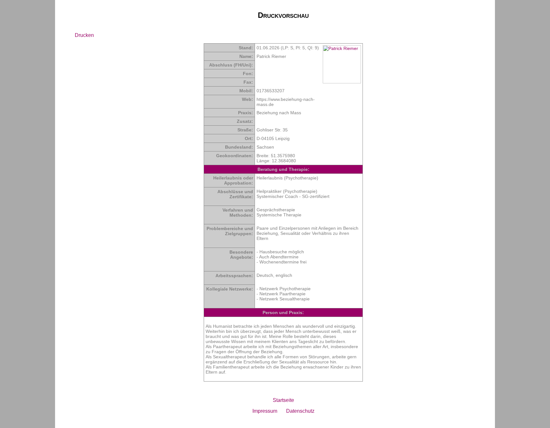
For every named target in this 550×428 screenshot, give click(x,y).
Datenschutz (300, 411)
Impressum (264, 411)
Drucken (84, 35)
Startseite (283, 400)
